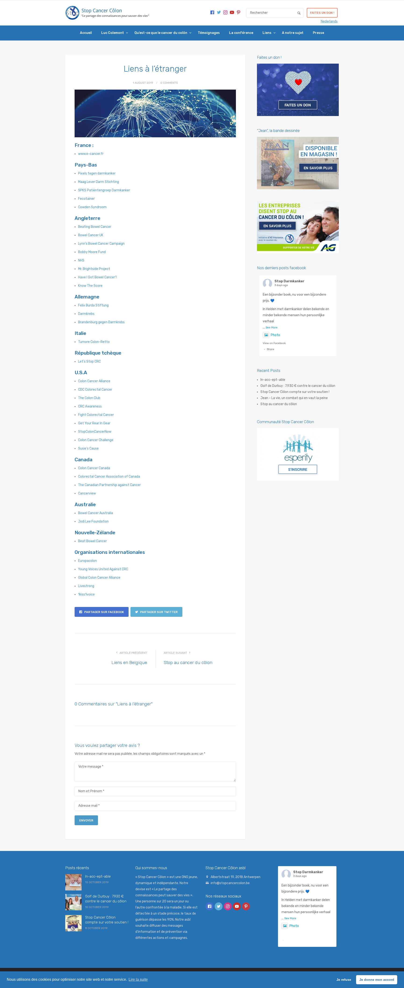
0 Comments (169, 82)
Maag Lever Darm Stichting (98, 182)
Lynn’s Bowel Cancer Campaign (101, 244)
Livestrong (86, 586)
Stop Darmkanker (289, 281)
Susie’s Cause (88, 448)
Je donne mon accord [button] (376, 979)
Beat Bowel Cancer (92, 541)
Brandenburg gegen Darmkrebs (101, 322)
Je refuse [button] (343, 979)
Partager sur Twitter (158, 612)
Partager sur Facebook (103, 612)
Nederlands (329, 21)
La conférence (241, 33)
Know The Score (90, 286)
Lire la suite (138, 979)
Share (270, 349)
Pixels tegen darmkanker (96, 173)
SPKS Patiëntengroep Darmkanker (104, 190)
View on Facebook (274, 343)
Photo (275, 335)
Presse (318, 33)
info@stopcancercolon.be (230, 883)
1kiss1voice (86, 594)
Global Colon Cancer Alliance (99, 578)
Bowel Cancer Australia (95, 513)
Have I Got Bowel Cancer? (97, 277)
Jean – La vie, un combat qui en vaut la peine (294, 398)
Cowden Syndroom (92, 207)
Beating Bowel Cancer (94, 227)
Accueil (86, 33)
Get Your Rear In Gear (94, 423)
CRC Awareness (90, 406)
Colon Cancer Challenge (95, 440)
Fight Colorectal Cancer (96, 415)
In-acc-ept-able (272, 380)
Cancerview (87, 493)
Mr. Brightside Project (94, 269)
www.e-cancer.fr (91, 154)
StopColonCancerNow (94, 432)
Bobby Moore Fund (92, 252)
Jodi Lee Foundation (93, 521)
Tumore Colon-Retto (94, 342)
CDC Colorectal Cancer (95, 390)
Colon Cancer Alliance (94, 381)
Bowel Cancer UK (90, 235)
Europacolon (87, 561)
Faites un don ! (322, 13)
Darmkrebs (86, 314)
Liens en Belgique (129, 662)
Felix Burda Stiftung (93, 305)
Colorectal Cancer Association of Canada (109, 477)
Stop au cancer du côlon (188, 662)
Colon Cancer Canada (94, 468)
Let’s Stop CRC (89, 361)
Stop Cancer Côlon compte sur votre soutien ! (294, 392)
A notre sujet (292, 33)
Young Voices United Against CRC (103, 569)
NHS (81, 260)
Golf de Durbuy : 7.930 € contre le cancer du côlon (297, 386)
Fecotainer (86, 199)
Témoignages (209, 33)
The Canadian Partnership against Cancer (109, 485)
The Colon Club (89, 398)
